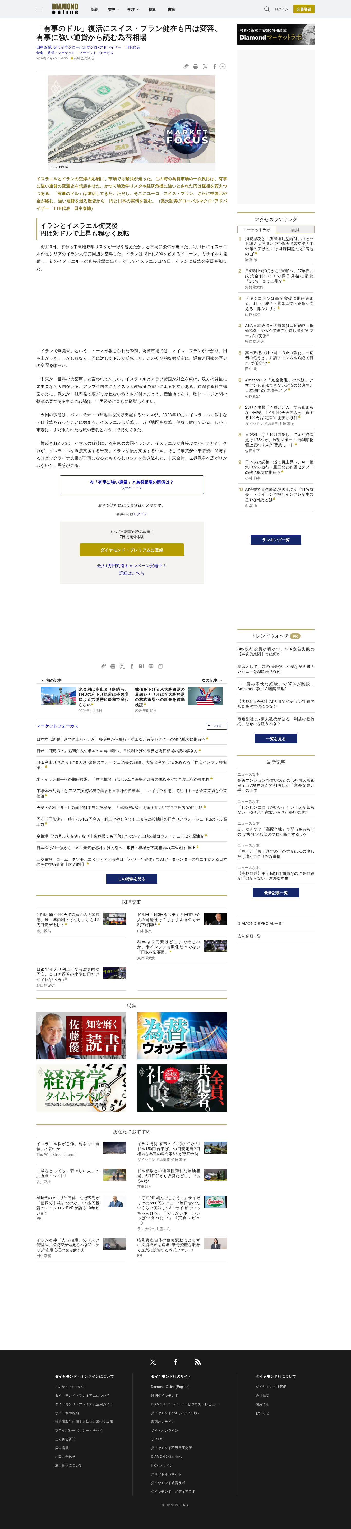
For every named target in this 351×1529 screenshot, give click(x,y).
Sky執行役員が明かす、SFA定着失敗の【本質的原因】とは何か (276, 651)
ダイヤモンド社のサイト (171, 1376)
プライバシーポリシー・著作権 (79, 1430)
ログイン (281, 9)
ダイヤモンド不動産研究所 (171, 1447)
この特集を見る (131, 878)
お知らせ (262, 1412)
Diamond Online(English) (170, 1386)
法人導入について (68, 1465)
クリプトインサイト (166, 1473)
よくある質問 (65, 1438)
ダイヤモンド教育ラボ (168, 1482)
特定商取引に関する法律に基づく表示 (84, 1421)
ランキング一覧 (276, 539)
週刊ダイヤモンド (164, 1395)
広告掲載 (62, 1447)
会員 (295, 229)
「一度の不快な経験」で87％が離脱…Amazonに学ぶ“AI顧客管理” (276, 686)
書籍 (171, 9)
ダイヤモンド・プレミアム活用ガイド (84, 1403)
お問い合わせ (65, 1456)
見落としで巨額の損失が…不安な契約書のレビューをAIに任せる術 (276, 668)
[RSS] (198, 1363)
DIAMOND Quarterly (166, 1456)
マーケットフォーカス (96, 52)
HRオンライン (162, 1465)
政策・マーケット (61, 52)
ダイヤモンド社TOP (271, 1386)
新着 (94, 9)
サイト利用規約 (67, 1412)
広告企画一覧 (249, 936)
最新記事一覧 (276, 892)
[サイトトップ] (65, 8)
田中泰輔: (88, 47)
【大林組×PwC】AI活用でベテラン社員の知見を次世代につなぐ (276, 703)
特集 (152, 9)
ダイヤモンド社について (276, 1376)
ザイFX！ (158, 1438)
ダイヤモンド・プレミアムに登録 (131, 550)
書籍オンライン (163, 1421)
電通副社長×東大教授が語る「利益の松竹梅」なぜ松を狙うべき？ (276, 721)
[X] (153, 1363)
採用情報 (262, 1403)
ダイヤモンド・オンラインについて (84, 1376)
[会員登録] (304, 9)
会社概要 (262, 1395)
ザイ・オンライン (164, 1430)
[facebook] (175, 1363)
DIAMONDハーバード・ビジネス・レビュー (184, 1403)
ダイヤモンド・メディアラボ (173, 1491)
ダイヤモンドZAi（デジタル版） (176, 1412)
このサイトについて (70, 1386)
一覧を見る (276, 738)
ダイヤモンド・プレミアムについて (82, 1395)
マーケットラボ (257, 229)
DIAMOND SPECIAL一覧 (259, 923)
